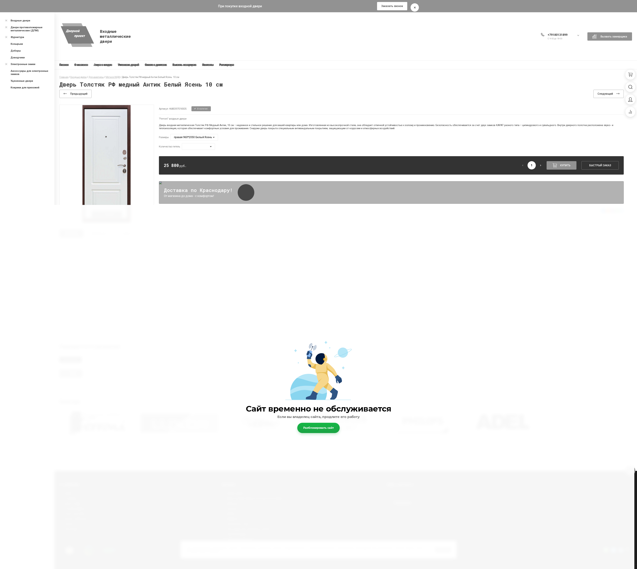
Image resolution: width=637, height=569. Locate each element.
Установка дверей (128, 64)
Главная (64, 64)
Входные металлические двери (115, 36)
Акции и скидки (103, 64)
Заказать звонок (392, 6)
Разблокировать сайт (318, 427)
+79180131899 (557, 34)
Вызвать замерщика (184, 64)
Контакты (207, 64)
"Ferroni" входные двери (172, 118)
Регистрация (226, 64)
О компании (81, 64)
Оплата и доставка (156, 64)
